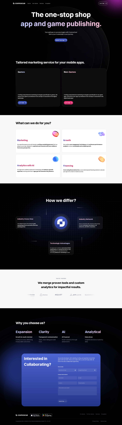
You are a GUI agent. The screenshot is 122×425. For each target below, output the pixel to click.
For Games (82, 414)
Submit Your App (59, 40)
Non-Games (35, 3)
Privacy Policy (95, 421)
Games (29, 3)
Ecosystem (47, 3)
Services (42, 3)
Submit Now (61, 401)
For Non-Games (90, 414)
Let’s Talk (101, 3)
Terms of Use (103, 421)
